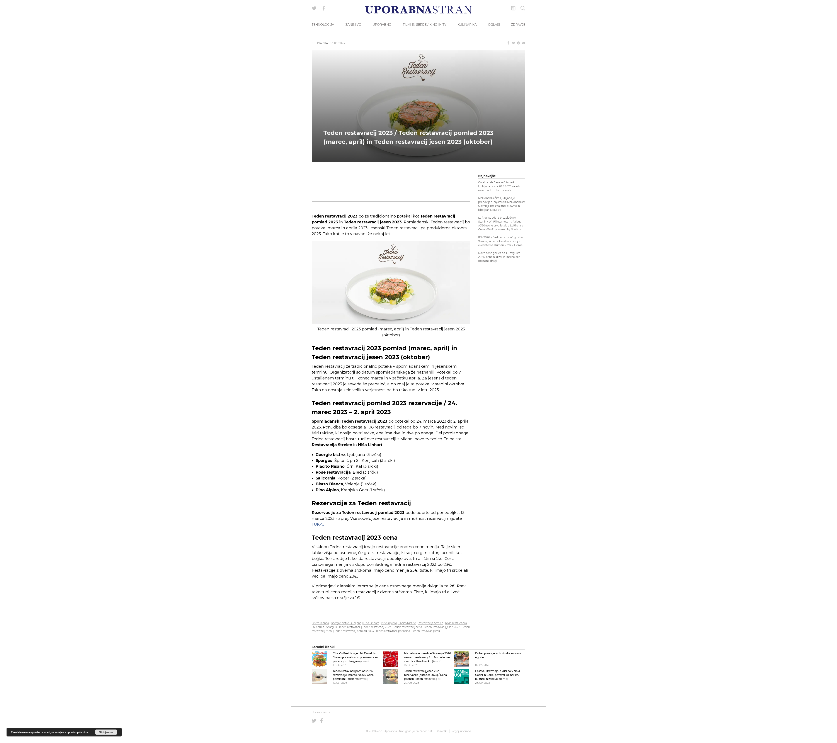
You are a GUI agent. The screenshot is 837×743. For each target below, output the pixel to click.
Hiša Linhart (371, 623)
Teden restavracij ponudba (393, 630)
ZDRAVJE (518, 25)
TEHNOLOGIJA (323, 25)
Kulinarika (320, 43)
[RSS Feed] (513, 8)
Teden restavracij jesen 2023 (442, 627)
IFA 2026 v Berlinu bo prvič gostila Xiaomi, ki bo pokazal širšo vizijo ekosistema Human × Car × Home (500, 241)
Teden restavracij (350, 627)
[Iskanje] (523, 8)
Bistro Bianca (320, 623)
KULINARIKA (467, 25)
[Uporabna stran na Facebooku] (324, 8)
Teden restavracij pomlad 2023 (354, 630)
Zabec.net (425, 731)
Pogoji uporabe (461, 731)
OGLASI (494, 25)
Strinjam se (106, 732)
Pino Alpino (388, 623)
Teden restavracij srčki (426, 630)
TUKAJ (318, 524)
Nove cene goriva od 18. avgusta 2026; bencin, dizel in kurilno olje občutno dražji (499, 256)
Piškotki (442, 731)
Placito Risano (407, 623)
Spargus (331, 627)
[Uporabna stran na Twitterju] (314, 8)
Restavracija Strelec (430, 623)
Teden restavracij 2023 (376, 627)
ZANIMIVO (353, 25)
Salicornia (318, 627)
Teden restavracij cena (407, 627)
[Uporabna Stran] (418, 10)
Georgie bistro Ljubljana (346, 623)
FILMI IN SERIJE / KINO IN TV (424, 25)
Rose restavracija (456, 623)
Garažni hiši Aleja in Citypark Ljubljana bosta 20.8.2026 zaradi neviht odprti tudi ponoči (499, 186)
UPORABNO (382, 25)
